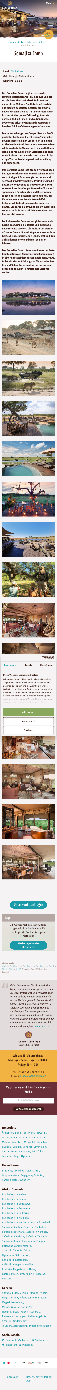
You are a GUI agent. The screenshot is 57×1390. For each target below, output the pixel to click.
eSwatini (41, 1132)
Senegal (27, 1146)
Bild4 (33, 966)
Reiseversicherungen (14, 1316)
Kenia (30, 1045)
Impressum (12, 1377)
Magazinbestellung (12, 1302)
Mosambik (30, 1142)
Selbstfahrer (32, 1170)
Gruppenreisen (10, 1175)
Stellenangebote (37, 1316)
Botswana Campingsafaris (16, 1245)
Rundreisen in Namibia (15, 1217)
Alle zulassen (28, 712)
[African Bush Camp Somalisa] (28, 498)
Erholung (7, 1170)
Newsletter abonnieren (28, 1108)
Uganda (25, 1156)
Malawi (6, 1142)
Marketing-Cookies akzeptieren (28, 945)
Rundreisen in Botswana (16, 1208)
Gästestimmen (10, 1273)
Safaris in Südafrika (13, 1236)
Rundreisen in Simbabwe (16, 1203)
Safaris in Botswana (13, 1231)
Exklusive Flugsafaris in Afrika (18, 1269)
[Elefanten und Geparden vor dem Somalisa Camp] (28, 337)
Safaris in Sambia (12, 1227)
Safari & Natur (10, 1179)
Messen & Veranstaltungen (17, 1307)
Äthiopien (7, 1132)
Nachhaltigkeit (10, 1311)
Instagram (11, 1344)
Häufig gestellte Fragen (33, 1297)
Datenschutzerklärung (38, 1377)
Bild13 (4, 969)
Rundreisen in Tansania (15, 1222)
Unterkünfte (27, 1273)
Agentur (6, 1321)
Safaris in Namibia (36, 1231)
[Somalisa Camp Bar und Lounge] (28, 619)
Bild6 (46, 966)
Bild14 (11, 969)
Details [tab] (28, 665)
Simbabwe (17, 71)
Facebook (10, 1340)
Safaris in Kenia (11, 1241)
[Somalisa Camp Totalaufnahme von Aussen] (28, 297)
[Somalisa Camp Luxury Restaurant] (28, 861)
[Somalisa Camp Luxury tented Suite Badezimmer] (28, 821)
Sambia (17, 1146)
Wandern (25, 1179)
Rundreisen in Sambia (14, 1199)
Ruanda (6, 1146)
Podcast (6, 1278)
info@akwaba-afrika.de (32, 1075)
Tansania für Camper (33, 1241)
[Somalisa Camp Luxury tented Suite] (28, 781)
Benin (18, 1132)
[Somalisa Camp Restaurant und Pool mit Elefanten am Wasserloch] (28, 418)
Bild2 (20, 966)
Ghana (5, 1137)
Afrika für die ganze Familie (17, 1264)
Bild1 (13, 966)
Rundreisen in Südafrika (15, 1213)
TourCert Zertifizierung (14, 1325)
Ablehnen (28, 730)
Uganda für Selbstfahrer (15, 1255)
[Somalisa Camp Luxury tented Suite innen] (28, 740)
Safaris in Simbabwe (35, 1227)
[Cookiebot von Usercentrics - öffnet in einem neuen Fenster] (42, 657)
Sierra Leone (9, 1151)
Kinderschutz (20, 1321)
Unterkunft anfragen (28, 905)
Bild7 (52, 966)
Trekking (19, 1170)
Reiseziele (9, 1127)
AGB (28, 1380)
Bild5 (39, 966)
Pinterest (27, 1344)
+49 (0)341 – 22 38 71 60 (31, 1072)
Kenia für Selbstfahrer (14, 1259)
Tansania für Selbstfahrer (16, 1250)
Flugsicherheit (10, 1297)
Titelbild (6, 966)
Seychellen (40, 1146)
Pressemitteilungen (40, 1325)
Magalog (40, 1273)
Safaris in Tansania (36, 1236)
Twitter (25, 1340)
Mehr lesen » (42, 1026)
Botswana (29, 1132)
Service (7, 1288)
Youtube (39, 1340)
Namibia (42, 1142)
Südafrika (37, 1151)
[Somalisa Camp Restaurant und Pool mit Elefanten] (28, 458)
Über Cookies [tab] (46, 665)
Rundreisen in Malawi (14, 1194)
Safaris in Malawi (40, 1222)
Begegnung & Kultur (32, 1175)
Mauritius (17, 1142)
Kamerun (16, 1137)
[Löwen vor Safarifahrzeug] (28, 377)
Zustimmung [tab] (10, 665)
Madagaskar (38, 1137)
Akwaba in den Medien (15, 1292)
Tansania (22, 1045)
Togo (16, 1156)
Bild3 (26, 966)
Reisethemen (11, 1165)
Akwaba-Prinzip (38, 1292)
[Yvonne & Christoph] (28, 1034)
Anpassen (27, 721)
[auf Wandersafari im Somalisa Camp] (28, 579)
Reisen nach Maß (30, 1311)
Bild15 (18, 969)
